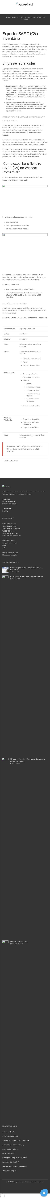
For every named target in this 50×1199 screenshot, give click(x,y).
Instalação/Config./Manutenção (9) (14, 1158)
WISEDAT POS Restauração (11, 529)
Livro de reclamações (9, 555)
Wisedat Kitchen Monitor (19, 941)
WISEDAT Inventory (9, 531)
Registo (5, 511)
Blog (4, 545)
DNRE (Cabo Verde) (25, 17)
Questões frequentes (9, 543)
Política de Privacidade (10, 552)
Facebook (17, 1186)
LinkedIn (22, 1186)
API (3, 548)
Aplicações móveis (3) (10, 1136)
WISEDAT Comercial (9, 524)
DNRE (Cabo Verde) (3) (10, 1149)
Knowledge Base (8, 540)
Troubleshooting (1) (9, 1171)
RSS (33, 1186)
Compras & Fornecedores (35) (13, 1145)
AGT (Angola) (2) (8, 1132)
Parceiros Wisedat (8, 501)
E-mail (27, 1186)
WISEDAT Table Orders (10, 533)
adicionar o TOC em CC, (14, 295)
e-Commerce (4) (8, 1153)
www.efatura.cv (33, 156)
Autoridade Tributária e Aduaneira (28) (15, 1140)
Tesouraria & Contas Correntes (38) (14, 1166)
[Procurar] (27, 10)
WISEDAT (11, 536)
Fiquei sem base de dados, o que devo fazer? (26, 576)
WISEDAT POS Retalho (10, 526)
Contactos (6, 499)
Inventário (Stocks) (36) (10, 1162)
